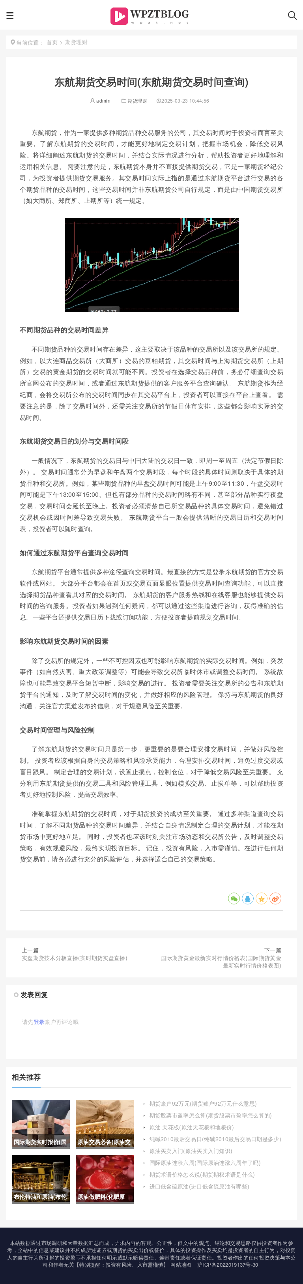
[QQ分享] (248, 898)
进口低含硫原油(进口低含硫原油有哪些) (200, 1186)
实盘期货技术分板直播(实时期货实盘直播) (74, 958)
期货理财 (137, 100)
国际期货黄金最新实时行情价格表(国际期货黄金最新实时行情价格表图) (221, 962)
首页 (52, 42)
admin (102, 100)
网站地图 (180, 1264)
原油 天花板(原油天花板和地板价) (192, 1127)
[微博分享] (275, 898)
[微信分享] (234, 898)
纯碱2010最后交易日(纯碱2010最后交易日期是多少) (215, 1139)
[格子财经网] (151, 18)
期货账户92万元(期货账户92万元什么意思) (203, 1103)
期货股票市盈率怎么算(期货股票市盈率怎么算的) (211, 1115)
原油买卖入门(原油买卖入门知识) (191, 1151)
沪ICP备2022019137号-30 (227, 1264)
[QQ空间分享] (261, 898)
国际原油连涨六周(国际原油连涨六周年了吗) (205, 1162)
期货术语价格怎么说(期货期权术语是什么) (202, 1174)
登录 (39, 1022)
